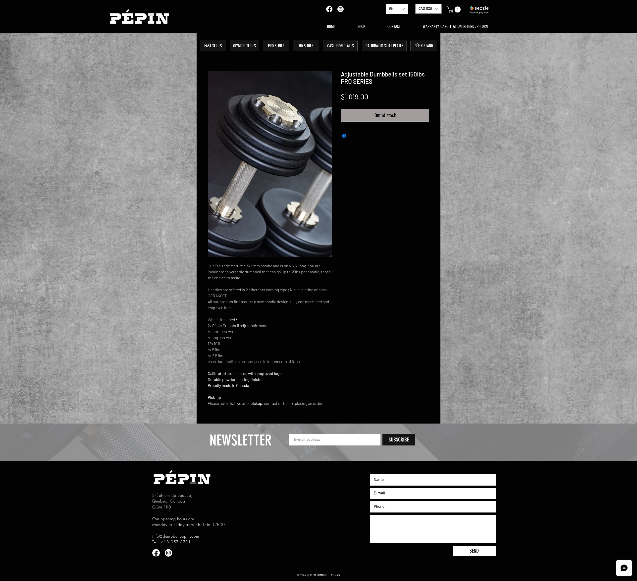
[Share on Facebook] (344, 136)
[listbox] (428, 9)
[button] (428, 9)
